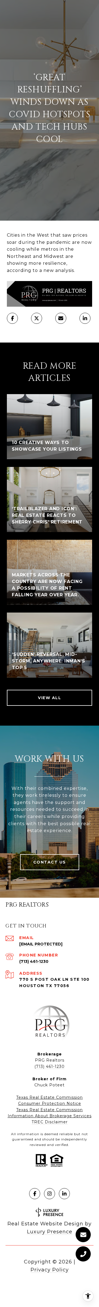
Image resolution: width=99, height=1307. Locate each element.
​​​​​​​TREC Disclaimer (50, 1121)
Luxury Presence (49, 1232)
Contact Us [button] (49, 862)
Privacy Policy (50, 1270)
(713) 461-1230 (33, 961)
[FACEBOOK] (34, 1193)
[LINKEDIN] (64, 1193)
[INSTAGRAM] (49, 1193)
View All (49, 697)
